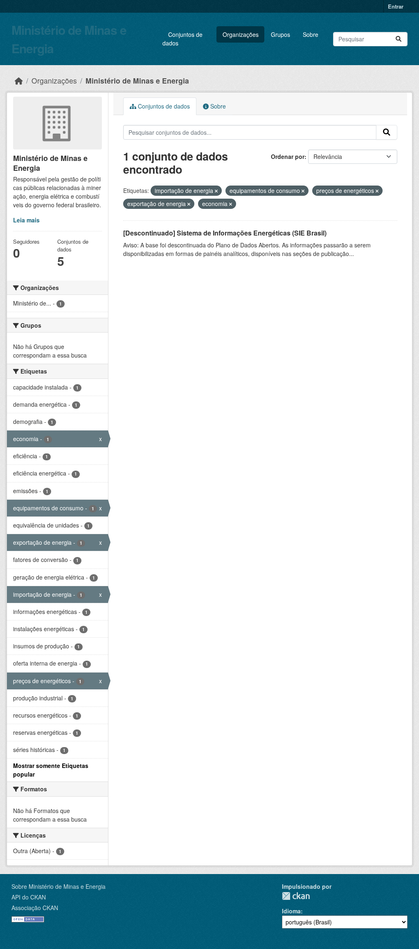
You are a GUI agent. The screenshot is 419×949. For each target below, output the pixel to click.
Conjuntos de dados (182, 38)
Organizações (241, 34)
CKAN (296, 896)
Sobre (310, 34)
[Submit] (398, 39)
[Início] (19, 80)
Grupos (280, 34)
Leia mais (26, 220)
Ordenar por (287, 156)
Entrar (395, 6)
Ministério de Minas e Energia (137, 80)
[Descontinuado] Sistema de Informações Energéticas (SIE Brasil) (225, 233)
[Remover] (216, 191)
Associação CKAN (34, 908)
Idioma (291, 911)
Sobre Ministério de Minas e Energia (58, 886)
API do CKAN (28, 897)
